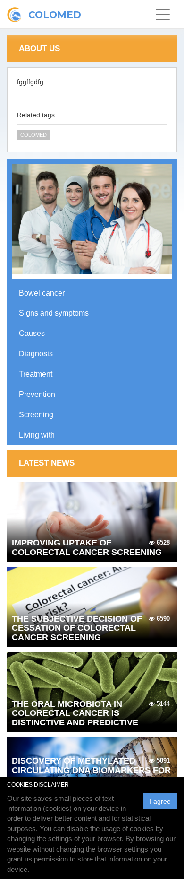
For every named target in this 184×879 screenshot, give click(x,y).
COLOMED (33, 135)
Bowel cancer (42, 293)
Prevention (37, 394)
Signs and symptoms (54, 313)
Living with (37, 435)
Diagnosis (36, 354)
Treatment (35, 374)
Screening (36, 415)
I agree (160, 801)
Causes (32, 333)
